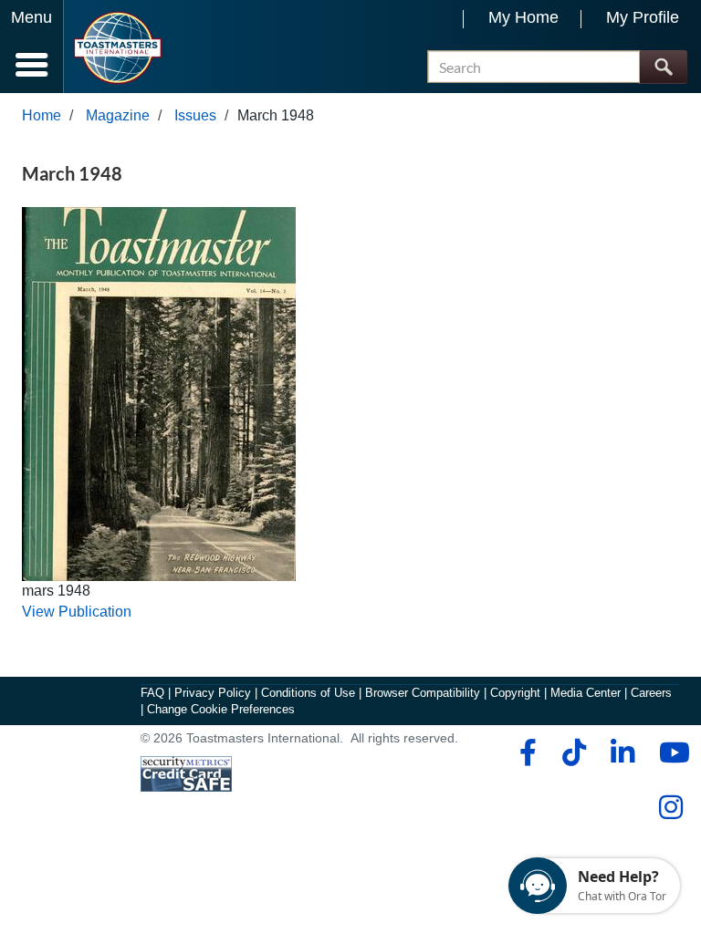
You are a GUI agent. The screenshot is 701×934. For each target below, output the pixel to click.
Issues (195, 115)
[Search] (663, 67)
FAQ (152, 693)
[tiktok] (573, 752)
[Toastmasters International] (117, 48)
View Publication (76, 611)
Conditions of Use (308, 693)
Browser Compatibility (422, 693)
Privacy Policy (212, 693)
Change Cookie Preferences (221, 709)
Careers (651, 693)
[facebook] (525, 752)
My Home (523, 17)
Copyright (515, 693)
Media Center (585, 693)
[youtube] (670, 752)
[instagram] (670, 807)
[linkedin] (622, 752)
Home (41, 115)
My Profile (642, 17)
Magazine (118, 115)
